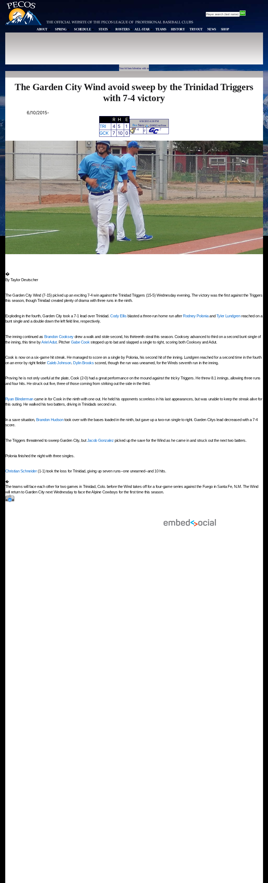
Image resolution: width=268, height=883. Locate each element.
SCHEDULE (83, 29)
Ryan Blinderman (19, 399)
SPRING (61, 29)
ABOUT (42, 29)
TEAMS (160, 29)
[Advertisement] (101, 51)
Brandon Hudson (50, 420)
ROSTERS (122, 29)
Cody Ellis (118, 316)
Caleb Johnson (59, 363)
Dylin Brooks (83, 363)
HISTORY (178, 29)
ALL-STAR (142, 29)
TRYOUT (196, 29)
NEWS (211, 29)
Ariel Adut (49, 342)
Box (134, 125)
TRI (102, 126)
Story (141, 125)
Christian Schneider (21, 471)
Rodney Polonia (196, 316)
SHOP (225, 29)
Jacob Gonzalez (100, 440)
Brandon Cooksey (59, 337)
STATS (104, 29)
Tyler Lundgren (228, 316)
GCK (104, 133)
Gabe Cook (80, 342)
